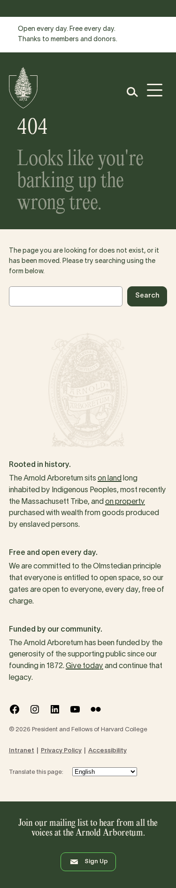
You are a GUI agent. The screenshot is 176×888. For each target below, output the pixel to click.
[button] (131, 92)
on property (125, 502)
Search (147, 296)
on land (110, 478)
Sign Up (96, 862)
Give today (84, 666)
